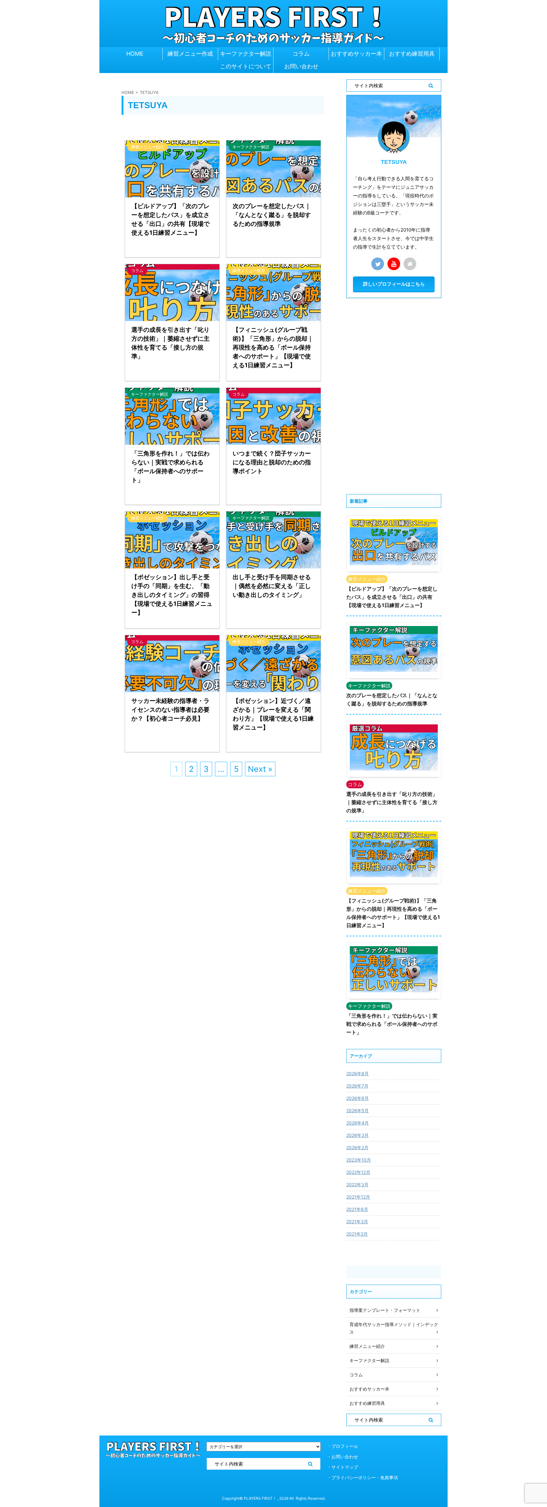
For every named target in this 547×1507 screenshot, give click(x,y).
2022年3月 (357, 1184)
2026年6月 (357, 1098)
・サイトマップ (342, 1467)
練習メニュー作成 (190, 53)
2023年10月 (358, 1160)
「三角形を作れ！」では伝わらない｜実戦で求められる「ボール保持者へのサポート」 (391, 1024)
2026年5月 (357, 1110)
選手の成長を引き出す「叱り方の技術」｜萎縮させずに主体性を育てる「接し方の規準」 (391, 802)
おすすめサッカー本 (356, 53)
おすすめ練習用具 (412, 53)
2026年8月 (357, 1073)
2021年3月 (357, 1221)
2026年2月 (357, 1147)
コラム (301, 53)
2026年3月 (357, 1135)
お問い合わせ (301, 66)
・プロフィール (342, 1446)
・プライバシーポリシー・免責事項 (362, 1477)
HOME (134, 53)
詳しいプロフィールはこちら (394, 284)
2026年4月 (357, 1123)
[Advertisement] (393, 396)
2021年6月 (357, 1209)
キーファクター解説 (245, 53)
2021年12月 (358, 1197)
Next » (260, 769)
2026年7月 (357, 1085)
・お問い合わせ (342, 1456)
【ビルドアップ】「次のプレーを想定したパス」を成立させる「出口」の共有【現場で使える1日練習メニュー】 (391, 597)
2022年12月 (358, 1172)
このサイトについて (245, 66)
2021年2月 (357, 1234)
